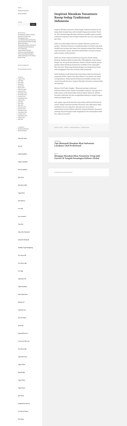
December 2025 (22, 93)
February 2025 (22, 107)
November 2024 (22, 112)
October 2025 (22, 96)
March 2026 (21, 87)
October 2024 (22, 114)
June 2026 (21, 82)
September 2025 (22, 98)
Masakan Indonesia (23, 10)
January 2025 (21, 109)
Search (20, 22)
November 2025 (22, 94)
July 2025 (20, 101)
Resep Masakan (22, 13)
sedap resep (85, 127)
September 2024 (22, 116)
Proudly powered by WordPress (63, 172)
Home (19, 7)
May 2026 (20, 84)
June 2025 (21, 103)
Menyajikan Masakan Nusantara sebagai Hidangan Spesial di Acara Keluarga (27, 46)
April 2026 (21, 86)
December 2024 (22, 110)
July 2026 (20, 80)
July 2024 (20, 119)
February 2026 (22, 89)
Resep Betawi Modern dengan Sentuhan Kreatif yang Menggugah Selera (26, 36)
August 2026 (21, 79)
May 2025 (20, 105)
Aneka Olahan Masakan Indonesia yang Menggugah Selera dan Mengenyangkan (26, 52)
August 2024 (21, 117)
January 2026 (21, 91)
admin (66, 127)
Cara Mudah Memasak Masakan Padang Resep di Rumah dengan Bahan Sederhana (27, 41)
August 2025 (21, 100)
